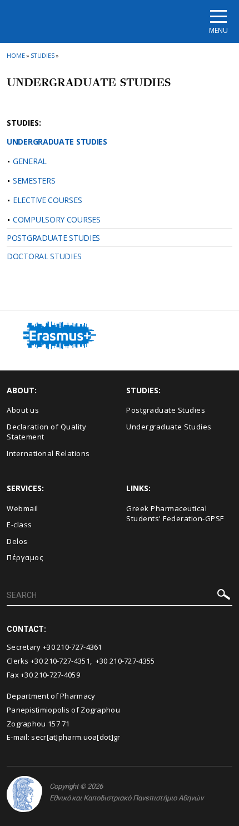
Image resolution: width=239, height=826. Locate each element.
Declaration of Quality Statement (46, 432)
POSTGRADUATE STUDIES (53, 238)
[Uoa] (24, 794)
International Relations (48, 453)
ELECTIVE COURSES (47, 200)
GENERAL (30, 161)
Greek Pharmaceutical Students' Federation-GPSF (175, 513)
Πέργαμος (25, 557)
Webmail (22, 508)
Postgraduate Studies (165, 410)
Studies (42, 55)
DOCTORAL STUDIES (44, 256)
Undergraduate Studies (169, 427)
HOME (16, 55)
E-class (19, 525)
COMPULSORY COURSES (57, 219)
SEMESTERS (34, 180)
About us (23, 410)
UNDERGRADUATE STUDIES (57, 141)
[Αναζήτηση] (223, 596)
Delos (17, 541)
